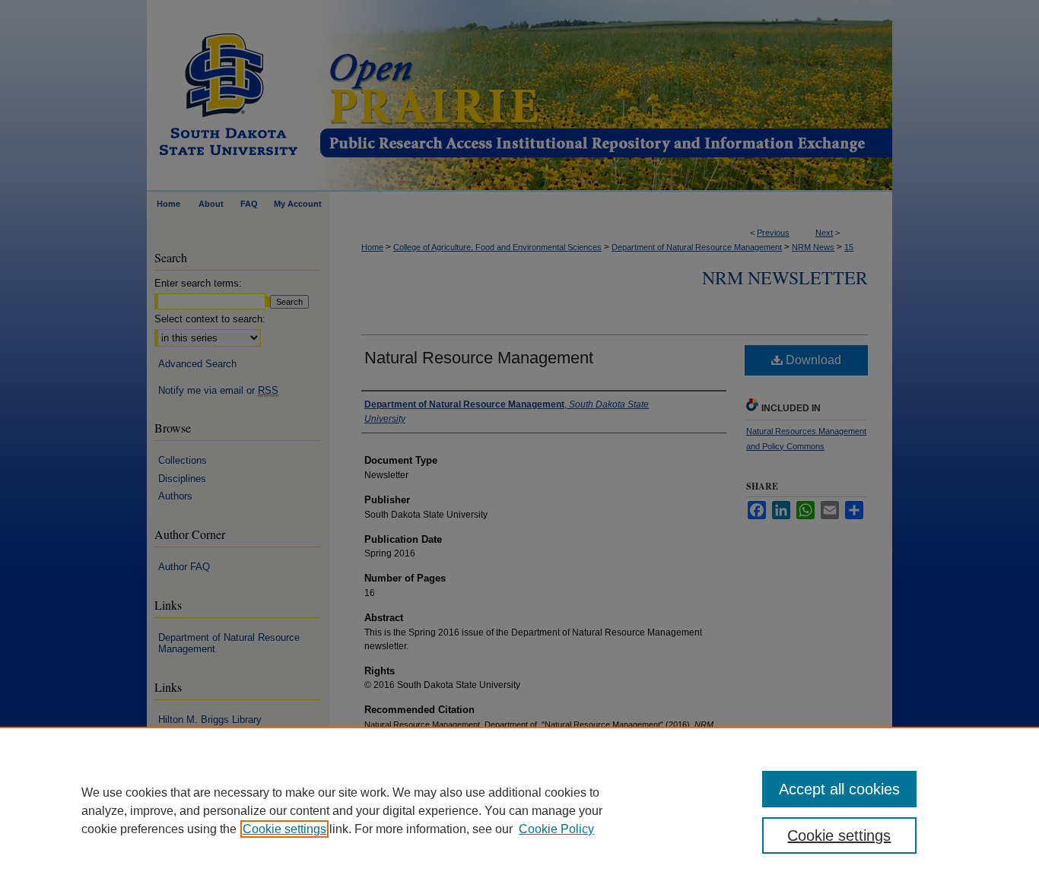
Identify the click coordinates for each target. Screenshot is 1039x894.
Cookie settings (284, 829)
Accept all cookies (839, 789)
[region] (519, 810)
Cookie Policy (556, 829)
